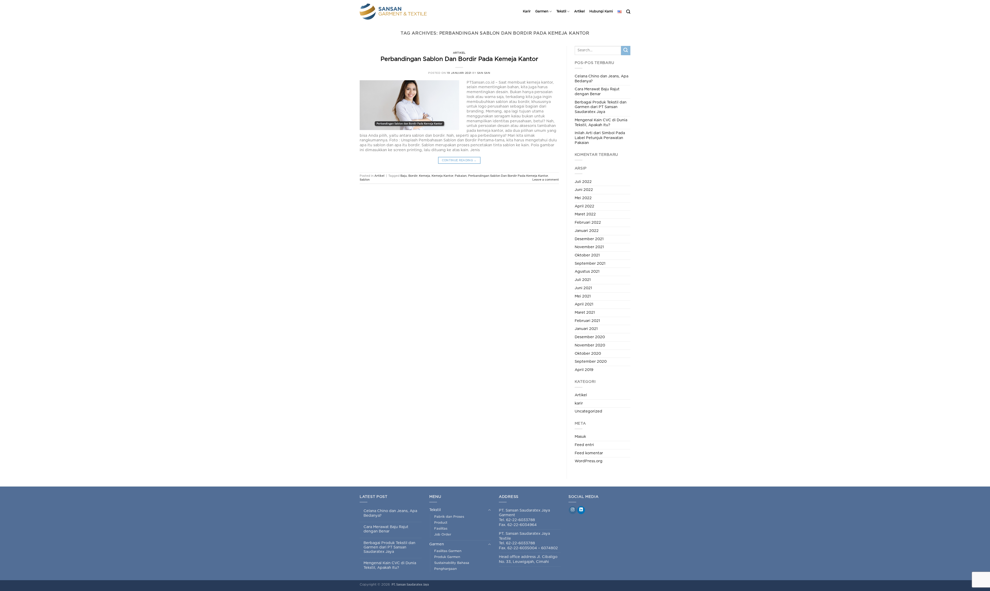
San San (483, 73)
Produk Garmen (447, 557)
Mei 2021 (583, 296)
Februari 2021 (587, 321)
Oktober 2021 (587, 255)
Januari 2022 (587, 231)
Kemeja (424, 175)
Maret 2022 (585, 214)
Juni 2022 (584, 190)
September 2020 (591, 361)
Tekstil (561, 11)
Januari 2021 (586, 329)
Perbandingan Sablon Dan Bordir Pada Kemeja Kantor (459, 59)
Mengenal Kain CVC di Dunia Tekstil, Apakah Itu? (601, 122)
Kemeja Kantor (442, 175)
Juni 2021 (583, 288)
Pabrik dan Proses (449, 517)
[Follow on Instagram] (572, 510)
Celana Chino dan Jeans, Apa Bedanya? (601, 78)
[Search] (628, 12)
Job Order (442, 534)
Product (440, 522)
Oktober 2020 (588, 353)
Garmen (541, 11)
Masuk (580, 437)
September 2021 (590, 263)
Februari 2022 (588, 222)
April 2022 (584, 206)
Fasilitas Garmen (447, 551)
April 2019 (584, 370)
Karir (527, 11)
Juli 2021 (583, 280)
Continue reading (459, 160)
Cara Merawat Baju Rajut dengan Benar (597, 91)
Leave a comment (545, 179)
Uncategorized (588, 411)
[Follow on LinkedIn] (581, 510)
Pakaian (461, 175)
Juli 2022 (583, 182)
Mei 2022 (583, 198)
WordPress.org (589, 461)
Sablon (365, 179)
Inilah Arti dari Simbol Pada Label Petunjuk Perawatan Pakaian (600, 137)
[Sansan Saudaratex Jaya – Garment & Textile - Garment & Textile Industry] (401, 11)
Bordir (412, 175)
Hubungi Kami (601, 11)
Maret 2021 (585, 312)
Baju (403, 175)
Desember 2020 (590, 337)
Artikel (579, 11)
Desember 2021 (589, 239)
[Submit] (625, 50)
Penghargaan (445, 569)
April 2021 (584, 304)
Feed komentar (589, 453)
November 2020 (590, 345)
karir (579, 403)
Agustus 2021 (587, 271)
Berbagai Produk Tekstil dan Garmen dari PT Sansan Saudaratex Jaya (600, 107)
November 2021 (589, 247)
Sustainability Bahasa (451, 563)
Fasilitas (440, 528)
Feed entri (584, 445)
